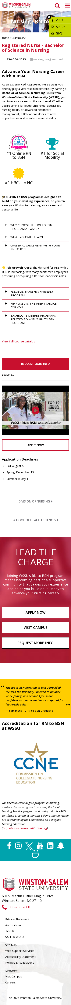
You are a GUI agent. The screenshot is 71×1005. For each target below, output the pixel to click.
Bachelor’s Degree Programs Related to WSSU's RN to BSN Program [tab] (33, 319)
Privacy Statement (17, 919)
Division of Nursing (34, 501)
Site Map (11, 945)
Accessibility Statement (20, 957)
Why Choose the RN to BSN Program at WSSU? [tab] (31, 227)
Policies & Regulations (19, 962)
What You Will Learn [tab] (26, 237)
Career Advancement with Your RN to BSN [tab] (35, 247)
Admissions (19, 37)
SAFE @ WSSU (14, 937)
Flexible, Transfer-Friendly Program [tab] (31, 293)
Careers (10, 982)
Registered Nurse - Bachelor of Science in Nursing (33, 47)
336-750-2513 (16, 59)
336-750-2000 (19, 907)
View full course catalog (18, 341)
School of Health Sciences (34, 520)
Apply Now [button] (35, 445)
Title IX (10, 931)
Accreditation (13, 925)
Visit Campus (13, 976)
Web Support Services (19, 951)
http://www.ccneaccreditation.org (25, 828)
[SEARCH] (57, 5)
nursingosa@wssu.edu (48, 59)
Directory (11, 970)
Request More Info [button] (35, 363)
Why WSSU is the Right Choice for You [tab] (33, 305)
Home (5, 37)
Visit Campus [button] (36, 627)
